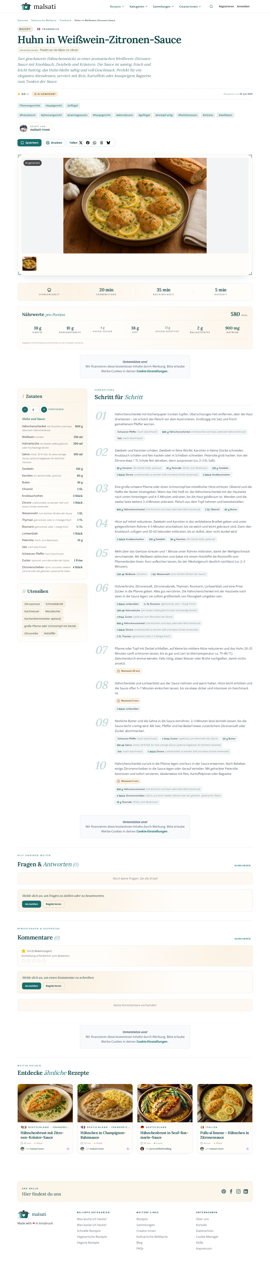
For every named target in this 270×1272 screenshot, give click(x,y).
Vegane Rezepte (88, 1243)
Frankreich (65, 20)
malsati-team (40, 130)
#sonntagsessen (77, 115)
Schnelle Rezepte (88, 1231)
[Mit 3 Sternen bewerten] (34, 960)
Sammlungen (145, 1225)
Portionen (56, 409)
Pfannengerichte (30, 105)
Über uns (202, 1219)
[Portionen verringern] (25, 409)
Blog (139, 1243)
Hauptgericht (54, 105)
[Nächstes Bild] (242, 205)
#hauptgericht (102, 115)
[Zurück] (21, 1118)
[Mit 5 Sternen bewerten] (44, 960)
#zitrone (208, 115)
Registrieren (226, 6)
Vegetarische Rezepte (92, 1237)
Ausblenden (243, 865)
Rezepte (142, 1219)
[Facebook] (231, 1191)
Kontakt (201, 1225)
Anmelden (243, 6)
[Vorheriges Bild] (27, 205)
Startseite (22, 20)
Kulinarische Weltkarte (43, 20)
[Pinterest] (224, 1191)
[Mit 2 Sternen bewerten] (28, 960)
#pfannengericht (51, 115)
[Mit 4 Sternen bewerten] (39, 960)
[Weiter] (249, 1118)
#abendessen (124, 115)
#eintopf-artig (164, 115)
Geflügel (73, 105)
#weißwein (225, 115)
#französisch (27, 115)
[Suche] (211, 6)
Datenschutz (205, 1231)
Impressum (204, 1248)
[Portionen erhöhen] (44, 409)
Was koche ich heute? (92, 1219)
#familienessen (187, 115)
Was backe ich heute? (92, 1225)
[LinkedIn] (246, 1191)
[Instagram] (238, 1191)
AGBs (199, 1243)
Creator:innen (146, 1231)
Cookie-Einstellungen (152, 371)
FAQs (139, 1248)
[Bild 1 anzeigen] (29, 263)
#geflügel (144, 115)
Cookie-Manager (207, 1237)
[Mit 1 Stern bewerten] (23, 960)
